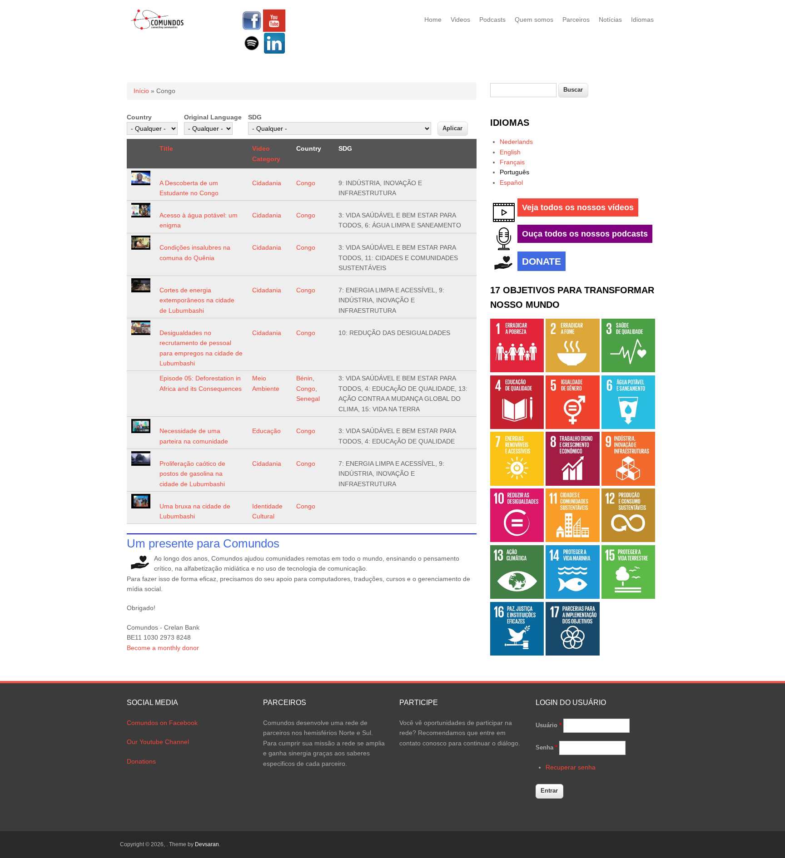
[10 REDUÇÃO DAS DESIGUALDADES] (517, 539)
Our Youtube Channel (158, 741)
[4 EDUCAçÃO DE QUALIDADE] (517, 426)
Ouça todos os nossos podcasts (585, 233)
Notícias (610, 19)
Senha (546, 747)
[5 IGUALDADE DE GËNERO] (572, 426)
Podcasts (492, 19)
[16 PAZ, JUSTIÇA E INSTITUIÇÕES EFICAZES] (517, 653)
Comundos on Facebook (162, 722)
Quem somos (534, 19)
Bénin (304, 378)
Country (139, 117)
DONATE (541, 261)
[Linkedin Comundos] (274, 52)
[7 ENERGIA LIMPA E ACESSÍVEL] (517, 483)
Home (433, 19)
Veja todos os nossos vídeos (578, 207)
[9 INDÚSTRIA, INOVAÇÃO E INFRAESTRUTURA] (628, 483)
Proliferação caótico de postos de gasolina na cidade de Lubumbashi (192, 474)
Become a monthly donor (163, 647)
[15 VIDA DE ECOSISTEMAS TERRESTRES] (628, 596)
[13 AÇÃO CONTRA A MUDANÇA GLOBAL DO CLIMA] (517, 596)
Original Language (213, 117)
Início (141, 90)
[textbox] (523, 90)
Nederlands (516, 141)
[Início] (157, 28)
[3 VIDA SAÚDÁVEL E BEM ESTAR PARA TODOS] (628, 370)
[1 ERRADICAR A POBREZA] (517, 370)
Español (511, 182)
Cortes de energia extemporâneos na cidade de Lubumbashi (196, 300)
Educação (266, 430)
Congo (305, 183)
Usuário (548, 725)
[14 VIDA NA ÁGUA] (572, 596)
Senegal (308, 398)
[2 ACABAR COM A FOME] (572, 370)
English (510, 152)
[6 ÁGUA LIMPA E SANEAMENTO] (628, 426)
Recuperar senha (571, 767)
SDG (255, 117)
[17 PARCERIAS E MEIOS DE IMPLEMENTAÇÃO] (572, 653)
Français (512, 162)
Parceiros (576, 19)
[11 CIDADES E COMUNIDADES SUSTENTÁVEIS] (572, 539)
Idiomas (642, 19)
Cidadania (266, 183)
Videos (460, 19)
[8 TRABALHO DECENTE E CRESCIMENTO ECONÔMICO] (572, 483)
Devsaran (207, 844)
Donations (141, 761)
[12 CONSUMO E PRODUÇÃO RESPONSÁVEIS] (628, 539)
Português (514, 172)
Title (166, 148)
